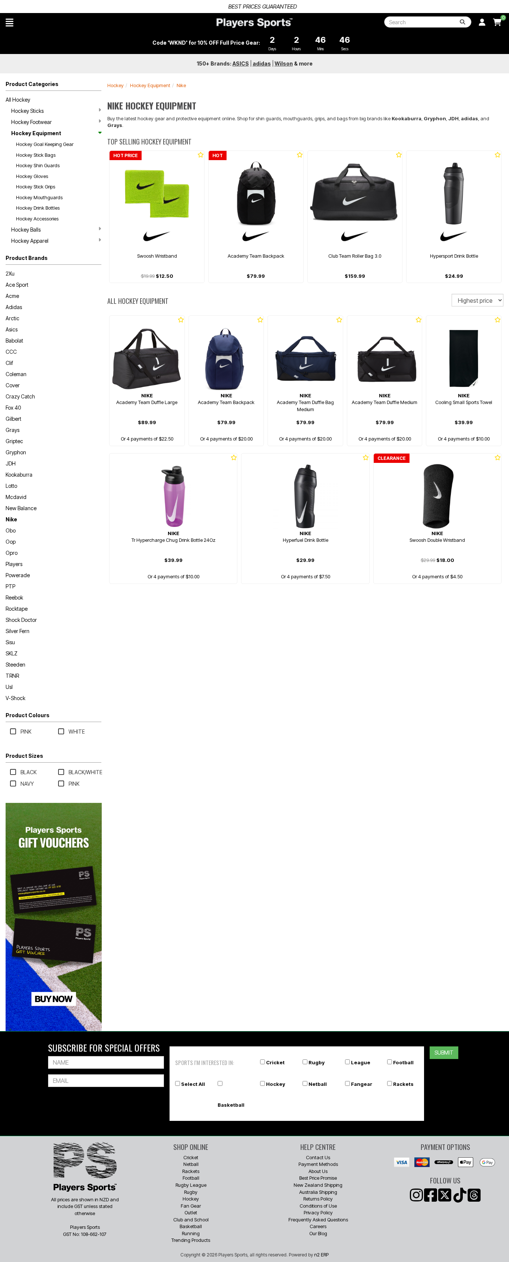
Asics (12, 329)
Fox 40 (13, 407)
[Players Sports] (254, 23)
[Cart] (497, 22)
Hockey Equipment (36, 133)
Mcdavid (16, 497)
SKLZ (12, 653)
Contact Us (318, 1157)
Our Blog (318, 1233)
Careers (318, 1226)
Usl (9, 687)
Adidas (14, 307)
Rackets (403, 1084)
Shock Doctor (21, 620)
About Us (318, 1171)
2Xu (10, 273)
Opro (12, 553)
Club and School (191, 1220)
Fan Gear (191, 1206)
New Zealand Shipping (318, 1185)
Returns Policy (318, 1199)
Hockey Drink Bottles (38, 208)
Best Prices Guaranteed (254, 6)
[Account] (482, 22)
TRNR (12, 676)
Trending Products (190, 1240)
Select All (193, 1084)
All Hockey (18, 99)
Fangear (361, 1084)
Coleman (16, 374)
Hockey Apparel (29, 241)
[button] (9, 22)
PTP (10, 586)
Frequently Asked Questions (318, 1220)
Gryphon (16, 452)
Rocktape (17, 608)
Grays (12, 430)
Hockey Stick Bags (36, 155)
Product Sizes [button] (24, 756)
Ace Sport (17, 285)
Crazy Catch (20, 396)
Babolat (14, 340)
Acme (12, 296)
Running (191, 1233)
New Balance (21, 508)
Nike (11, 519)
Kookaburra (19, 474)
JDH (11, 463)
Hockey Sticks (27, 111)
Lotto (11, 486)
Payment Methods (318, 1164)
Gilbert (13, 419)
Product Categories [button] (32, 84)
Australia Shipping (318, 1192)
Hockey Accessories (37, 219)
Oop (11, 541)
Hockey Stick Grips (35, 187)
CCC (11, 352)
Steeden (15, 664)
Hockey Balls (26, 229)
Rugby (317, 1062)
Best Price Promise (318, 1178)
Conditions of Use (318, 1206)
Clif (9, 363)
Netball (318, 1084)
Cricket (275, 1062)
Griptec (14, 441)
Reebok (14, 597)
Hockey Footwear (31, 122)
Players (14, 564)
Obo (11, 530)
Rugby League (191, 1185)
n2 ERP (321, 1255)
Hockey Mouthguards (39, 197)
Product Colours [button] (28, 715)
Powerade (18, 575)
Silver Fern (17, 631)
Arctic (12, 318)
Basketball (231, 1105)
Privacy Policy (318, 1212)
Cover (13, 385)
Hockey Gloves (32, 176)
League (360, 1062)
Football (403, 1062)
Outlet (190, 1212)
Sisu (10, 642)
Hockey (115, 85)
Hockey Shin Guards (38, 165)
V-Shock (15, 698)
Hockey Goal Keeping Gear (44, 144)
